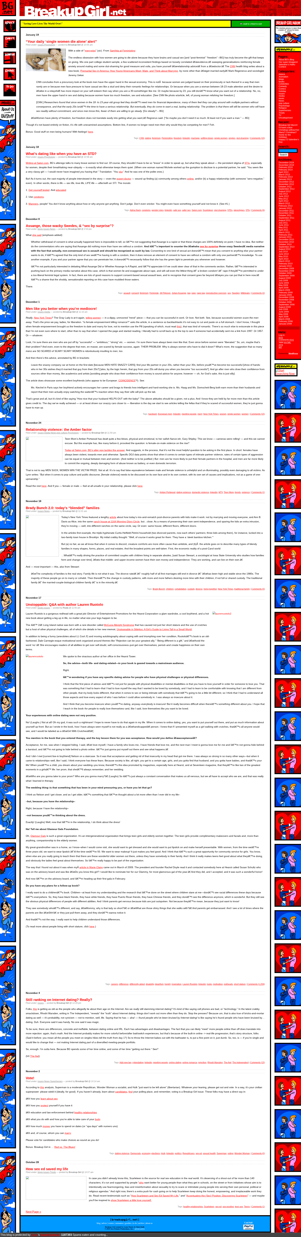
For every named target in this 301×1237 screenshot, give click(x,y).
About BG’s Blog (286, 59)
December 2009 (286, 268)
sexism (223, 414)
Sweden (236, 293)
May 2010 (283, 256)
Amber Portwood (167, 492)
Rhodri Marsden (215, 1062)
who (141, 1182)
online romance (189, 1062)
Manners (33, 203)
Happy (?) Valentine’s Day (289, 140)
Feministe (154, 293)
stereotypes (239, 210)
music (281, 98)
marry (68, 1133)
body (97, 1119)
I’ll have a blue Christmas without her (289, 128)
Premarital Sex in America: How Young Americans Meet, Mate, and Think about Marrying (129, 70)
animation (119, 1223)
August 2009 (285, 278)
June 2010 (284, 254)
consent (135, 293)
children (170, 589)
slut (121, 171)
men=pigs (90, 50)
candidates (121, 1091)
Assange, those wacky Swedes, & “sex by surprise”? (70, 226)
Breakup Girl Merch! (288, 125)
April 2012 (283, 201)
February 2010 (286, 263)
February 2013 (286, 177)
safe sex (177, 210)
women (245, 414)
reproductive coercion (216, 293)
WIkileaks (245, 293)
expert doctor (124, 178)
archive (141, 1223)
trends (238, 492)
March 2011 (284, 232)
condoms (39, 196)
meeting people (189, 414)
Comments (286, 340)
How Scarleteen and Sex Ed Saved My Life (154, 1195)
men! (200, 414)
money (46, 1126)
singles (232, 138)
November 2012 (286, 184)
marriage (195, 138)
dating (148, 138)
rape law (201, 293)
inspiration (177, 984)
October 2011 (285, 215)
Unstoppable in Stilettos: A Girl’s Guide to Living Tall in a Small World (154, 629)
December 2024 (286, 162)
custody (191, 589)
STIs (247, 163)
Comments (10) (257, 138)
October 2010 (285, 244)
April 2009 (283, 287)
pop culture (62, 433)
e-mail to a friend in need (252, 24)
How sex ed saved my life (47, 1169)
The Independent (240, 1062)
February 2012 (286, 206)
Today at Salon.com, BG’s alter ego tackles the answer (95, 450)
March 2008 (284, 319)
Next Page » (33, 1211)
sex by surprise (209, 246)
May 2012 (283, 199)
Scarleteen (208, 210)
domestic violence (200, 492)
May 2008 (283, 314)
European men (165, 414)
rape (193, 293)
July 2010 (283, 251)
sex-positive (228, 1206)
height (168, 984)
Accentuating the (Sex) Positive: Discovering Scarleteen (217, 1195)
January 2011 (285, 237)
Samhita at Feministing (122, 50)
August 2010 (285, 249)
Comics (282, 89)
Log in (282, 335)
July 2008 (283, 309)
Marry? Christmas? (288, 132)
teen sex (239, 1206)
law (188, 293)
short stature (240, 984)
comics (111, 1223)
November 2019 (286, 165)
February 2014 (286, 170)
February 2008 (286, 321)
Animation (283, 77)
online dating (175, 1062)
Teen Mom (229, 492)
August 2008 (285, 307)
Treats (53, 1172)
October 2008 (285, 302)
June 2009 (284, 283)
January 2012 (285, 208)
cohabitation (180, 589)
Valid (285, 342)
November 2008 (286, 300)
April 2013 (283, 172)
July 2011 (283, 223)
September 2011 (286, 218)
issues (41, 45)
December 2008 (286, 297)
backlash (152, 414)
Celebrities (284, 84)
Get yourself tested (39, 190)
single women (220, 138)
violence (246, 492)
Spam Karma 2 (50, 1234)
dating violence (183, 492)
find (131, 1091)
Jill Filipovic (165, 293)
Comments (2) (258, 293)
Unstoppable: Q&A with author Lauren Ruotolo (64, 604)
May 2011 (283, 227)
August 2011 (285, 220)
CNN (232, 66)
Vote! (30, 1078)
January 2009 (285, 295)
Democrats (135, 1153)
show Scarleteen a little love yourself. (131, 1200)
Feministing (167, 138)
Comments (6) (258, 210)
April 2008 (283, 316)
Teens (247, 1206)
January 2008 (285, 324)
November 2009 (286, 271)
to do (135, 1223)
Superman (222, 1153)
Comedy (283, 86)
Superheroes (56, 1081)
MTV (221, 492)
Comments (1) (258, 492)
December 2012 (286, 182)
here (90, 131)
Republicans (189, 1153)
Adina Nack (135, 210)
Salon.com (197, 210)
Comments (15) (257, 414)
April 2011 (283, 230)
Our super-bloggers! (288, 62)
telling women (93, 317)
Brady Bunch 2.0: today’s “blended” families (62, 508)
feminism (156, 138)
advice (104, 1223)
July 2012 (283, 194)
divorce (199, 589)
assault (127, 293)
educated (61, 190)
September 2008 (287, 304)
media (47, 312)
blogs (40, 229)
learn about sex (49, 1098)
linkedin (186, 138)
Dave (34, 1234)
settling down (207, 138)
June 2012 (284, 196)
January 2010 (285, 266)
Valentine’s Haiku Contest (287, 65)
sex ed (199, 1153)
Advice (282, 74)
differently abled (137, 984)
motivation (218, 984)
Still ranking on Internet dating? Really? (59, 1000)
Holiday (282, 91)
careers (114, 984)
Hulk (163, 1153)
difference (124, 984)
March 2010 (284, 261)
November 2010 (286, 242)
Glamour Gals (38, 835)
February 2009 (286, 292)
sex (229, 293)
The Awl (34, 1056)
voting (230, 1153)
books (40, 608)
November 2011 (286, 213)
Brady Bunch (159, 589)
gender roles (158, 210)
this (179, 326)
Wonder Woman (242, 1153)
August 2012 (285, 191)
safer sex (186, 210)
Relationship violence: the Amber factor (59, 429)
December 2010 (286, 239)
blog (98, 1223)
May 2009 (283, 285)
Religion (283, 108)
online (190, 178)
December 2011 (286, 211)
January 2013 (285, 179)
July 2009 (283, 280)
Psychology (49, 45)
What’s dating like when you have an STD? (61, 154)
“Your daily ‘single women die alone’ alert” (61, 41)
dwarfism (159, 984)
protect (44, 1105)
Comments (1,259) (256, 984)
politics (178, 1153)
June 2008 (284, 312)
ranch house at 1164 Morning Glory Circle (117, 521)
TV (280, 115)
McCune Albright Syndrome (119, 625)
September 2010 (287, 247)
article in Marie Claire (91, 867)
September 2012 (287, 189)
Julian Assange (179, 293)
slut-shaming (242, 138)
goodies (128, 1223)
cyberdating (138, 1062)
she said (36, 235)
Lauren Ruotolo (190, 984)
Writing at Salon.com (37, 163)
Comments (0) (258, 589)
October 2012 (285, 186)
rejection (202, 1062)
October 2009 (285, 273)
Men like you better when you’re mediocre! (61, 309)
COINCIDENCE (126, 380)
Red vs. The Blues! (64, 1147)
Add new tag (125, 1062)
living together (210, 589)
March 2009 (284, 290)
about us (149, 1223)
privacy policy (140, 1229)
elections (155, 1153)
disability (150, 984)
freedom (178, 138)
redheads (228, 984)
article (113, 517)
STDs (230, 210)
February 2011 (285, 235)
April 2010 (283, 259)
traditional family (242, 589)
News (52, 229)
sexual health (209, 1153)
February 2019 (286, 167)
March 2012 (284, 203)
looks (209, 984)
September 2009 (287, 275)
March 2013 (284, 174)
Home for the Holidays (285, 136)
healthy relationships (85, 1112)
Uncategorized (286, 118)
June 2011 (284, 225)
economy (146, 1153)
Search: (284, 146)
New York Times (43, 317)
